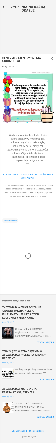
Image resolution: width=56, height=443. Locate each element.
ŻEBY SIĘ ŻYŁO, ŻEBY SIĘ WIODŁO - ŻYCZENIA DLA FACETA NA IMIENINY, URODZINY (24, 355)
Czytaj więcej (45, 342)
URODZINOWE (10, 220)
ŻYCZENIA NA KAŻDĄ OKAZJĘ (28, 8)
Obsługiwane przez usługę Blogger (28, 431)
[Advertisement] (28, 34)
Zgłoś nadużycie (28, 436)
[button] (52, 59)
